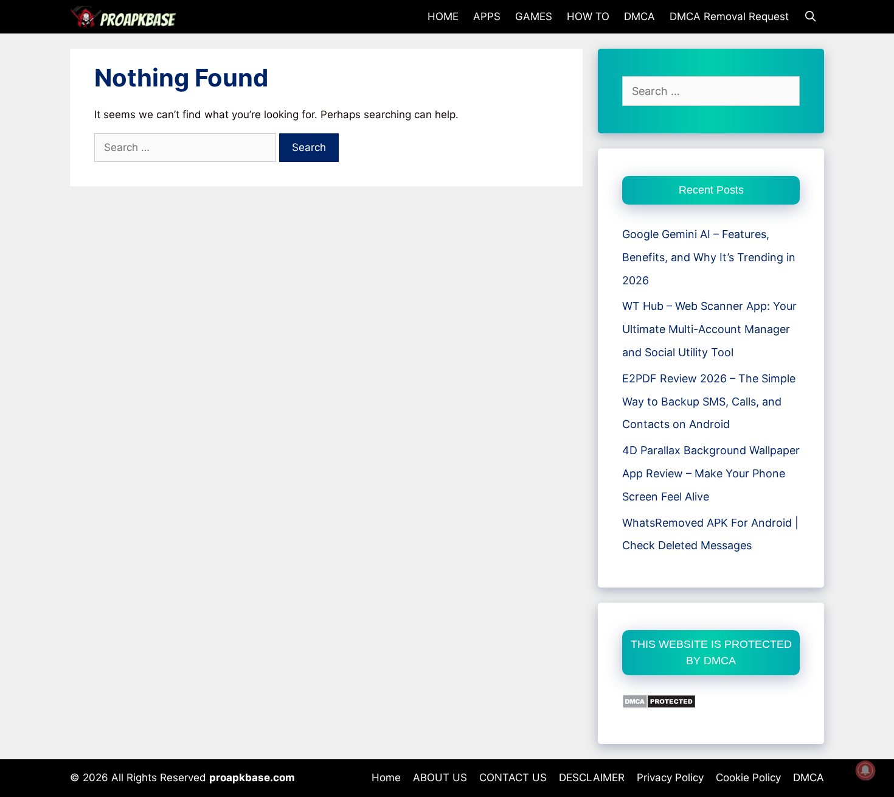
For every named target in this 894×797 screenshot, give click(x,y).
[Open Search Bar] (810, 16)
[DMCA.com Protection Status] (659, 704)
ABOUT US (440, 777)
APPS (487, 16)
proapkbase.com (252, 777)
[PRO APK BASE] (126, 16)
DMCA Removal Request (729, 16)
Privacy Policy (670, 777)
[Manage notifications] (865, 770)
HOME (443, 16)
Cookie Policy (748, 777)
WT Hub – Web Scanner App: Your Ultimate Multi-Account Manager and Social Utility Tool (709, 329)
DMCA (639, 16)
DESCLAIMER (592, 777)
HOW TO (588, 16)
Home (386, 777)
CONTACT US (513, 777)
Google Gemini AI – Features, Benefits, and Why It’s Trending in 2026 (708, 257)
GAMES (533, 16)
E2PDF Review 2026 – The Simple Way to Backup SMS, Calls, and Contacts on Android (708, 401)
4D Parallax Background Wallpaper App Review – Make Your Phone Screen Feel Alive (711, 473)
